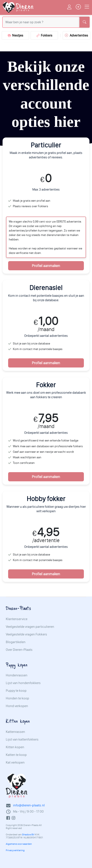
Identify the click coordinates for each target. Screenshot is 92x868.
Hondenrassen (16, 675)
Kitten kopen (15, 747)
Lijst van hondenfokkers (23, 683)
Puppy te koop (16, 690)
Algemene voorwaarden (19, 843)
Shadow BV (28, 834)
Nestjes (17, 35)
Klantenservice (16, 619)
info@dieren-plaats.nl (29, 805)
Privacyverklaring (15, 850)
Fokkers (46, 35)
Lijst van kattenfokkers (22, 739)
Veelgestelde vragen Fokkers (26, 634)
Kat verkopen (15, 762)
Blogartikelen (15, 642)
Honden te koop (17, 698)
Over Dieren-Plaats (19, 649)
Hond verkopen (17, 706)
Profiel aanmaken (46, 265)
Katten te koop (16, 755)
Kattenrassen (15, 731)
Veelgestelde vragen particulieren (30, 626)
